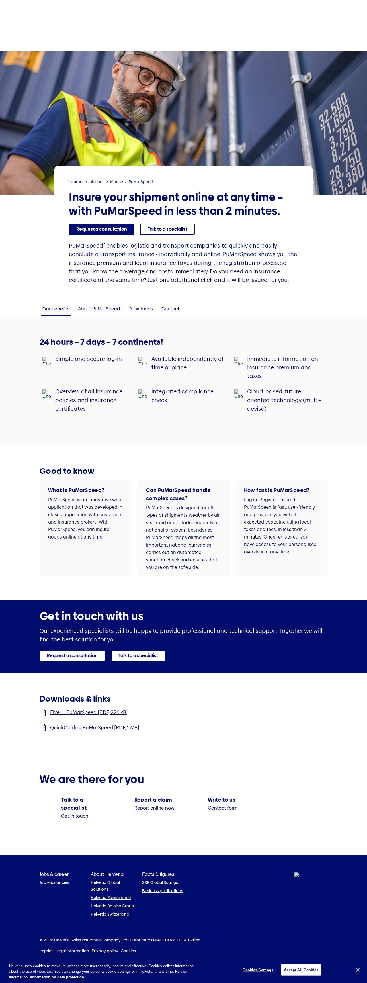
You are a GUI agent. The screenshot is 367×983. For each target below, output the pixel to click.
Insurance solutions (86, 182)
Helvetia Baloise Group (112, 906)
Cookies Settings (258, 970)
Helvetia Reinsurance (111, 897)
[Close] (358, 970)
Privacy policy (105, 951)
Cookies (128, 951)
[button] (101, 229)
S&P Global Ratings (160, 882)
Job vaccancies (54, 882)
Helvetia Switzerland (110, 914)
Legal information (72, 951)
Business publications (162, 891)
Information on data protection (57, 977)
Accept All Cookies (301, 970)
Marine (116, 182)
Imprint (46, 951)
